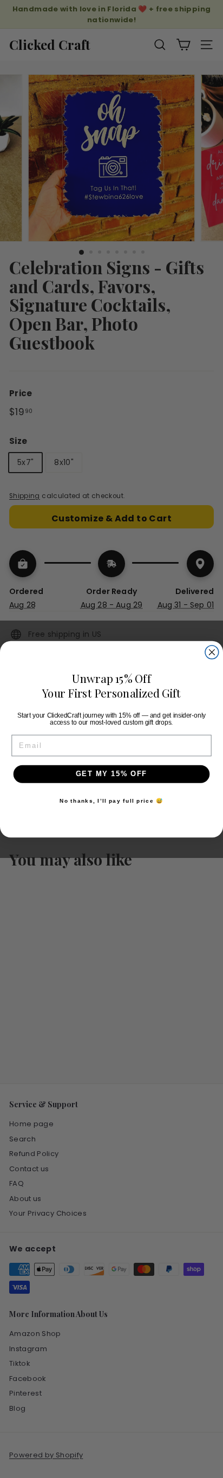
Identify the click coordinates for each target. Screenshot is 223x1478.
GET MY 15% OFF (112, 773)
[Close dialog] (212, 652)
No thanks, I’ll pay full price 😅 (112, 800)
